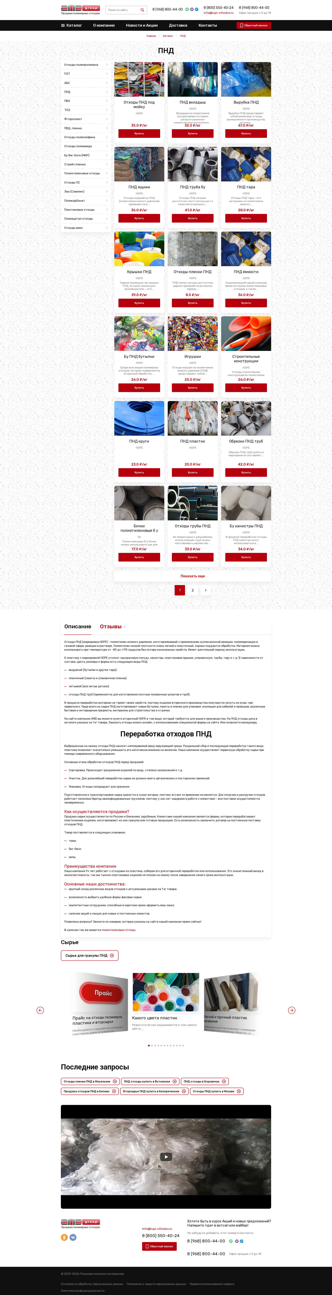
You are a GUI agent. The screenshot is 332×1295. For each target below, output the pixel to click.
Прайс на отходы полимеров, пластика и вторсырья (97, 1020)
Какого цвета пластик (154, 1018)
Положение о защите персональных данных (156, 1284)
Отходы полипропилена (81, 64)
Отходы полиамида (78, 146)
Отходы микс (73, 227)
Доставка (178, 25)
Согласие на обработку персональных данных (92, 1284)
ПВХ (67, 101)
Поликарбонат (74, 200)
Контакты (208, 25)
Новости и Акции (142, 25)
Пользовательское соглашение (102, 1273)
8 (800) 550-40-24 (219, 8)
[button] (40, 1010)
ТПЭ (67, 110)
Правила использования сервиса (212, 1284)
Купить (139, 133)
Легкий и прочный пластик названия (225, 1019)
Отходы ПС (72, 182)
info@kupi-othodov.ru (219, 13)
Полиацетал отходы (78, 218)
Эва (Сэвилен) (74, 191)
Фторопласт (73, 119)
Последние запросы (95, 1067)
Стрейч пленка (75, 164)
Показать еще (193, 576)
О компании (104, 25)
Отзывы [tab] (111, 626)
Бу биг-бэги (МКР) (76, 155)
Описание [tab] (77, 626)
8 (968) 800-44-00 (168, 9)
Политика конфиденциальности (82, 1290)
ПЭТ (67, 73)
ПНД (67, 92)
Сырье (70, 942)
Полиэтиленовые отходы (82, 173)
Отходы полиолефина (79, 137)
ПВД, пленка (73, 128)
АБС (67, 83)
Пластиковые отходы (79, 209)
